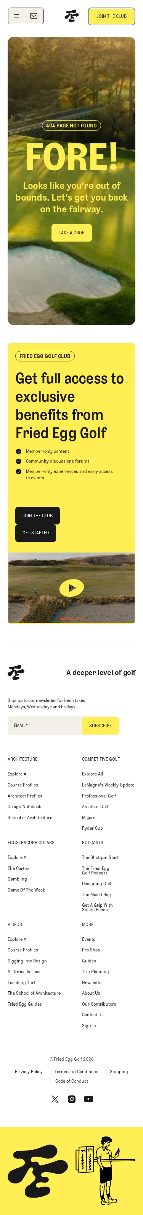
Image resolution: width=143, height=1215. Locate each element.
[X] (54, 1099)
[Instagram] (71, 1099)
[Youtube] (88, 1099)
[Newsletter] (33, 16)
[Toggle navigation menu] (16, 16)
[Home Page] (71, 16)
